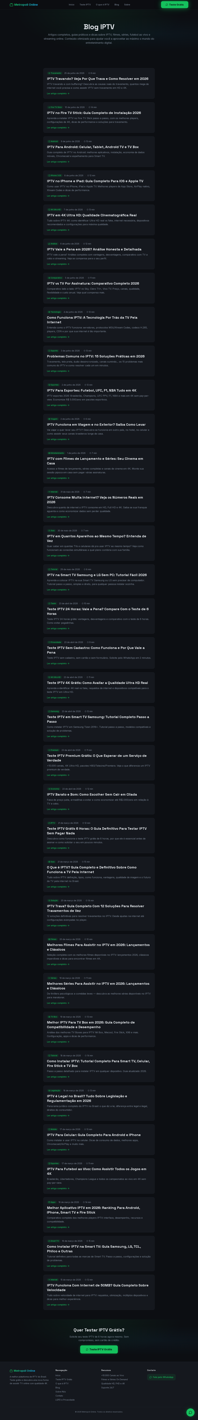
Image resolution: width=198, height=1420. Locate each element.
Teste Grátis (176, 4)
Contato (59, 1395)
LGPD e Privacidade (65, 1400)
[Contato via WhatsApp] (190, 1412)
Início (71, 4)
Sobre (127, 4)
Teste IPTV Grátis (100, 1349)
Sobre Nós (61, 1391)
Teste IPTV (85, 4)
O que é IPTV (102, 4)
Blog (117, 4)
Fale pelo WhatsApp (163, 1377)
